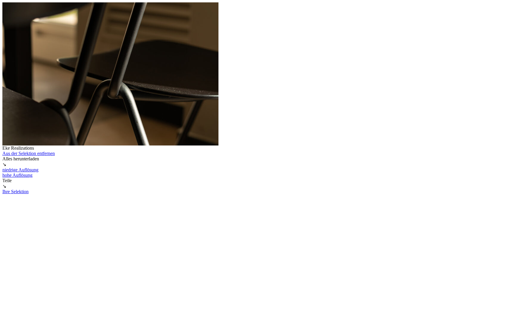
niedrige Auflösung (20, 169)
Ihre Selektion (15, 191)
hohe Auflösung (17, 175)
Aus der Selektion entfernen (28, 153)
